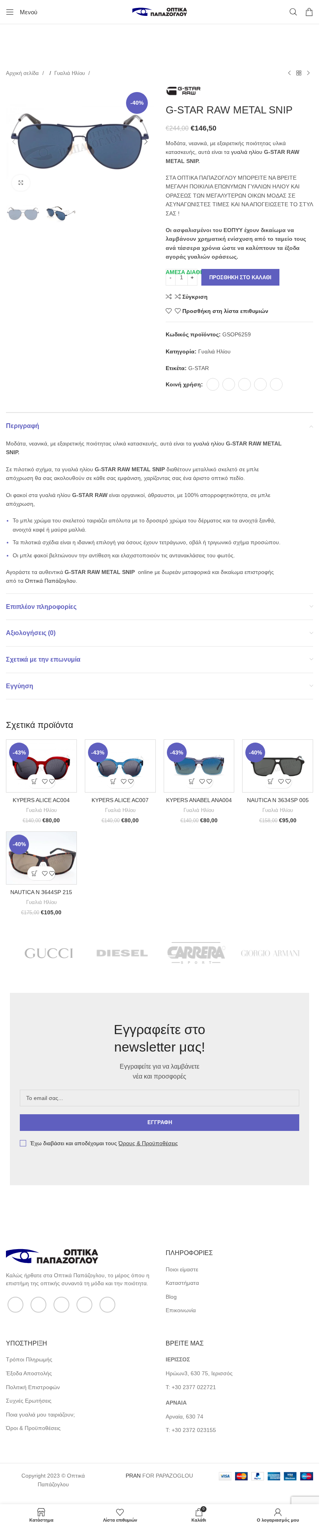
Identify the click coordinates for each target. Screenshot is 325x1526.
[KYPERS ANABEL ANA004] (199, 766)
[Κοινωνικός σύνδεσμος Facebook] (212, 384)
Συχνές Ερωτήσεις (29, 1400)
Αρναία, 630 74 (184, 1416)
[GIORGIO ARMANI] (270, 953)
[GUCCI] (49, 953)
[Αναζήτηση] (293, 12)
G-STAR (198, 368)
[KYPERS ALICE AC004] (41, 766)
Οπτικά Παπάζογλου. (51, 581)
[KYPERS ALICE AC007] (120, 766)
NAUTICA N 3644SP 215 (41, 892)
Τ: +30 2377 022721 (191, 1387)
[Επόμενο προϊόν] (308, 73)
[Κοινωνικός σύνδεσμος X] (228, 384)
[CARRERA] (196, 953)
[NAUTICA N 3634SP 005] (278, 766)
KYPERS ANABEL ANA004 (199, 800)
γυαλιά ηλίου (246, 152)
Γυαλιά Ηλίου (70, 73)
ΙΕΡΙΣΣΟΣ (178, 1359)
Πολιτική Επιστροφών (33, 1387)
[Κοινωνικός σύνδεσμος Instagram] (61, 1305)
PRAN (133, 1475)
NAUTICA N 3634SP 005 (278, 800)
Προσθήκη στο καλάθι (240, 277)
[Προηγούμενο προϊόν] (289, 73)
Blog (171, 1297)
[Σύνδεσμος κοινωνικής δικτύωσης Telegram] (276, 384)
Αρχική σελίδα (23, 73)
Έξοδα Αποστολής (29, 1373)
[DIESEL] (122, 953)
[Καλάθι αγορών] (309, 12)
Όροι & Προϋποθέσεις (33, 1428)
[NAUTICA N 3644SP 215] (41, 858)
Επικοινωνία (181, 1310)
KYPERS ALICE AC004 (41, 800)
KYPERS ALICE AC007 (120, 800)
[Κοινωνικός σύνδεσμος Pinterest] (244, 384)
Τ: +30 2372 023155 (191, 1430)
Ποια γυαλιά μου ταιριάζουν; (40, 1414)
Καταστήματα (182, 1283)
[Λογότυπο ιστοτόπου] (159, 11)
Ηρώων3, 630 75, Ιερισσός (199, 1373)
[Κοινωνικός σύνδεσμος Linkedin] (260, 384)
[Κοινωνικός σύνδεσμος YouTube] (84, 1305)
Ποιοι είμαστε (182, 1269)
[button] (14, 142)
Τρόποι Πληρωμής (29, 1359)
